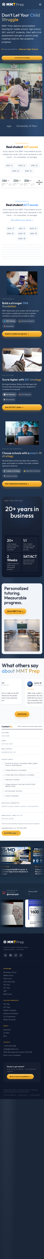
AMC (5, 974)
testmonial (22, 696)
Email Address (6, 731)
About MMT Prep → (15, 594)
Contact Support (35, 1078)
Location (6, 1015)
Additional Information (10, 785)
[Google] (5, 938)
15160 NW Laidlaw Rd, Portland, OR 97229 (17, 1035)
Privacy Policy (22, 1078)
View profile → (32, 875)
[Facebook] (11, 938)
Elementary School (9, 955)
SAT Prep (6, 967)
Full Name (5, 715)
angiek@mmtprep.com (8, 811)
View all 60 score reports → (22, 212)
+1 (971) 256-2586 (9, 1028)
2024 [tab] (15, 171)
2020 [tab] (10, 220)
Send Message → (11, 816)
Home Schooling (9, 964)
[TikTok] (21, 938)
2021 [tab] (9, 165)
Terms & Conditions (9, 1078)
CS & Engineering (9, 999)
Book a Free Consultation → (20, 1059)
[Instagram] (16, 938)
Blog (5, 1018)
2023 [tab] (34, 165)
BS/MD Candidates (9, 993)
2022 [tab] (21, 165)
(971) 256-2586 (21, 811)
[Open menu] (40, 4)
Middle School (8, 958)
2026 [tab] (21, 231)
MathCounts (7, 977)
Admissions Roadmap (10, 996)
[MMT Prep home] (13, 4)
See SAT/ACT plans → (14, 390)
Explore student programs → (17, 316)
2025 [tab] (28, 171)
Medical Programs (9, 1002)
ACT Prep (6, 970)
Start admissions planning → (17, 466)
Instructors (7, 1012)
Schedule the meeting (22, 58)
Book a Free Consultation (12, 1038)
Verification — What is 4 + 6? (12, 798)
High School (7, 961)
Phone (3, 723)
